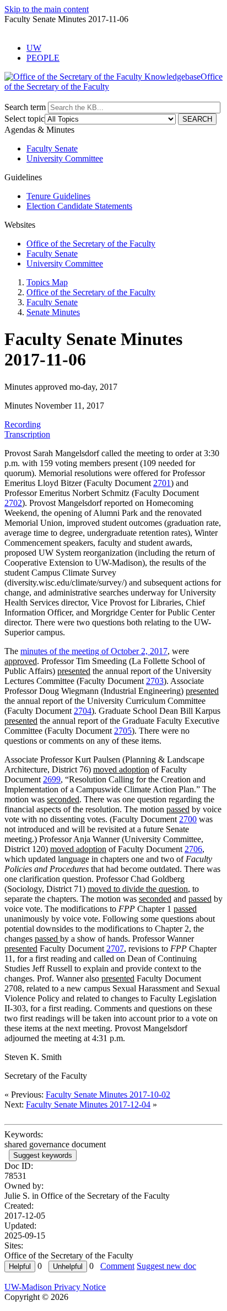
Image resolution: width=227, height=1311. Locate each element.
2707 (115, 948)
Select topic (24, 118)
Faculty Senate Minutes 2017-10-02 (108, 1094)
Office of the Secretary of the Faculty (90, 243)
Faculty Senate (52, 148)
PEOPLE (43, 57)
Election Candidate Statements (79, 206)
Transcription (27, 434)
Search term (25, 107)
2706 (193, 849)
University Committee (64, 158)
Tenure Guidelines (58, 196)
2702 (13, 503)
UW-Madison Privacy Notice (55, 1287)
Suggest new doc (166, 1266)
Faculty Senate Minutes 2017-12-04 (88, 1104)
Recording (22, 424)
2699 (52, 779)
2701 (162, 483)
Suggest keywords (42, 1155)
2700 (188, 819)
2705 (123, 730)
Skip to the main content (46, 9)
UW (33, 48)
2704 (82, 710)
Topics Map (47, 282)
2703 (155, 681)
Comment (117, 1266)
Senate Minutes (53, 312)
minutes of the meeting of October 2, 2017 (93, 651)
